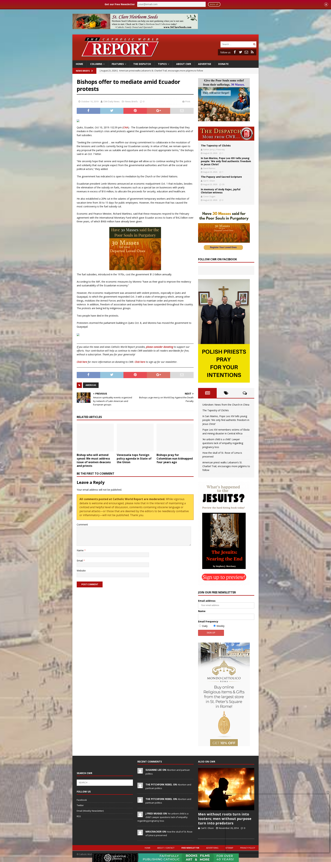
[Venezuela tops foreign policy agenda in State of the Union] (135, 437)
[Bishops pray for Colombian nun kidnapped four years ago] (175, 437)
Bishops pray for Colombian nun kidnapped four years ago (175, 458)
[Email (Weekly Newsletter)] (246, 52)
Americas (91, 385)
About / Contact (165, 847)
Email (80, 560)
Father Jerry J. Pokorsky (214, 149)
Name (80, 550)
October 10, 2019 (89, 101)
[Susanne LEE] (140, 771)
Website (81, 570)
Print (187, 101)
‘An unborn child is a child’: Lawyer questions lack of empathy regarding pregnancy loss (222, 443)
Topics (162, 64)
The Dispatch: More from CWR (226, 134)
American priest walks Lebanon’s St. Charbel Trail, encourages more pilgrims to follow (226, 466)
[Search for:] (236, 44)
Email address (206, 600)
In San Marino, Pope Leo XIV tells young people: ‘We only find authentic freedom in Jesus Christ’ (226, 161)
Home (79, 64)
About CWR (183, 64)
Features (118, 64)
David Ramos (209, 168)
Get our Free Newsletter (120, 4)
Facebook (82, 799)
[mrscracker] (140, 833)
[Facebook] (234, 52)
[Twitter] (240, 52)
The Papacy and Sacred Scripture (221, 176)
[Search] (254, 44)
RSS (79, 816)
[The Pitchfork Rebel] (140, 786)
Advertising (212, 847)
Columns (96, 64)
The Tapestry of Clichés (216, 145)
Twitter (80, 805)
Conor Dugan (209, 196)
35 (223, 184)
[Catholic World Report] (165, 58)
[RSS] (252, 52)
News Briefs (83, 70)
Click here (82, 361)
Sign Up (214, 4)
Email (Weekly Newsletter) (90, 810)
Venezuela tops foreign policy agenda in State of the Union (134, 458)
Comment (82, 524)
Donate (223, 64)
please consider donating (159, 346)
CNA (125, 127)
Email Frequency (208, 621)
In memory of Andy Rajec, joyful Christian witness (220, 191)
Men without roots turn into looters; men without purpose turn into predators (224, 818)
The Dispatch (142, 64)
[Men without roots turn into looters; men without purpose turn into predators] (226, 789)
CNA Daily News (111, 101)
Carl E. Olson (209, 180)
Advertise (204, 64)
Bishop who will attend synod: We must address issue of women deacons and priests (94, 460)
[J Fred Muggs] (140, 815)
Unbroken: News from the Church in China (225, 404)
